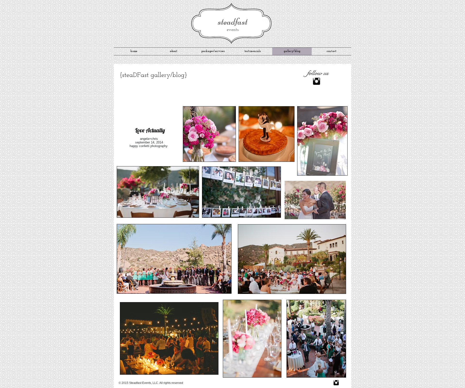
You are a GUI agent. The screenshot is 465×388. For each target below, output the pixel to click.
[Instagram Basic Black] (336, 382)
